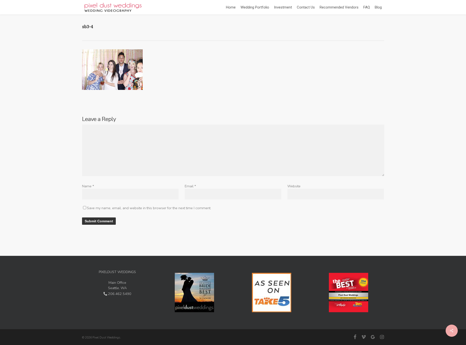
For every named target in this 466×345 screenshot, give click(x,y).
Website (293, 186)
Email (190, 186)
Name (88, 186)
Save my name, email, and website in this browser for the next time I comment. (149, 208)
